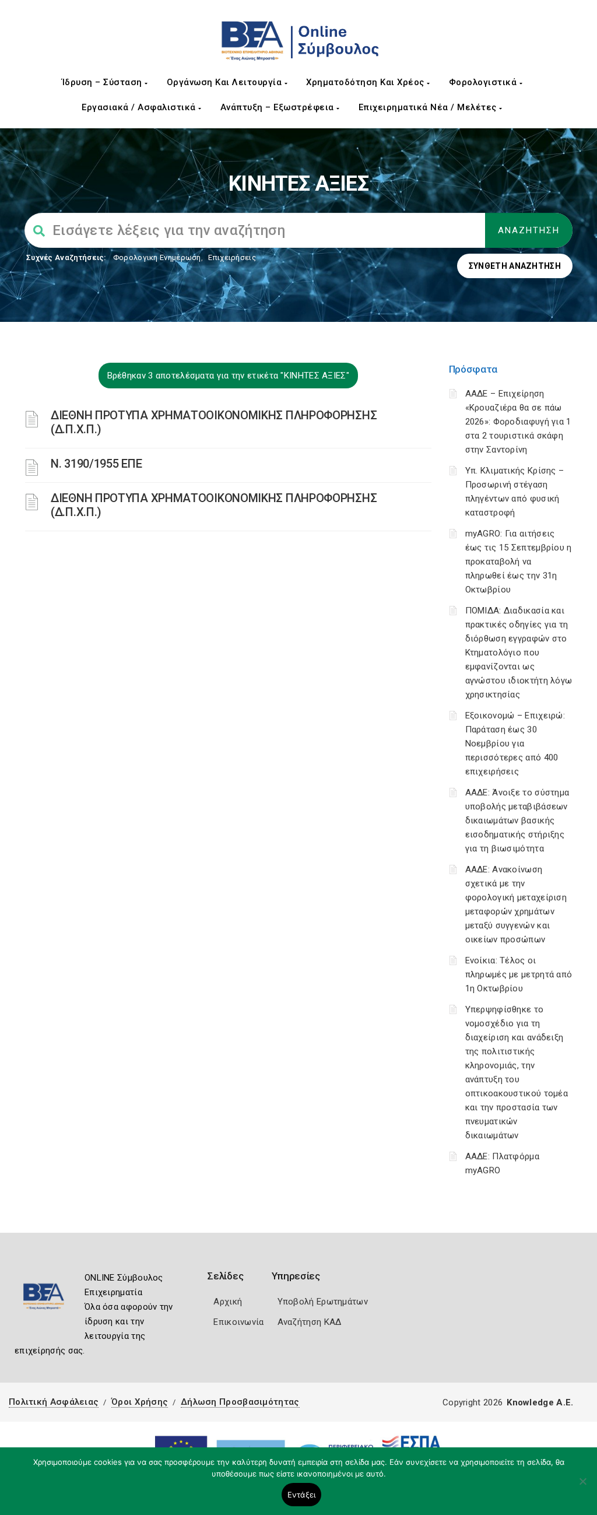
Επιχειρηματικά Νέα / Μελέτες (429, 107)
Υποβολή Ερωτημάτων (323, 1301)
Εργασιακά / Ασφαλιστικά (140, 107)
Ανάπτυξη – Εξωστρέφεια (278, 107)
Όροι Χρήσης (139, 1402)
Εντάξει (301, 1494)
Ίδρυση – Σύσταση (103, 82)
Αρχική (227, 1301)
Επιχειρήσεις (232, 257)
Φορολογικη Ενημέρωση (157, 257)
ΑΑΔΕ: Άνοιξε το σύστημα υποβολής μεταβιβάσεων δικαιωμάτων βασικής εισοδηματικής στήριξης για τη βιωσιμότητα (517, 820)
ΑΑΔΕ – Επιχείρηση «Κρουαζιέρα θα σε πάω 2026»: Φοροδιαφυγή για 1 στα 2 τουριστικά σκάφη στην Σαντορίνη (518, 421)
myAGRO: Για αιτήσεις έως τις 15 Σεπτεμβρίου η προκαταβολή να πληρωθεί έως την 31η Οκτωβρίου (518, 561)
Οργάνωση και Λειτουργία (226, 82)
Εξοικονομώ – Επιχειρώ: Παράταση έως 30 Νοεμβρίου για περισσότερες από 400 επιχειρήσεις (515, 743)
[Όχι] (582, 1487)
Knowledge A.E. (540, 1402)
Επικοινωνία (238, 1322)
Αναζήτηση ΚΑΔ (310, 1322)
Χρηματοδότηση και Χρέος (366, 82)
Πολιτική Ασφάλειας (54, 1402)
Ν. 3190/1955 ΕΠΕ (96, 464)
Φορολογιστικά (484, 82)
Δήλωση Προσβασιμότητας (240, 1402)
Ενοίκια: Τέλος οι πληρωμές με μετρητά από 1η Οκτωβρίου (519, 974)
